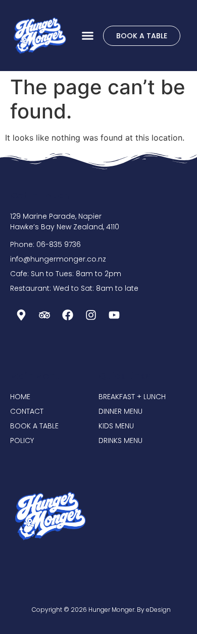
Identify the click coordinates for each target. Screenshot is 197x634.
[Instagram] (91, 315)
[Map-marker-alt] (21, 315)
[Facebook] (68, 315)
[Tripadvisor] (44, 315)
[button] (87, 35)
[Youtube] (114, 315)
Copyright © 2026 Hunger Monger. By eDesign (101, 609)
